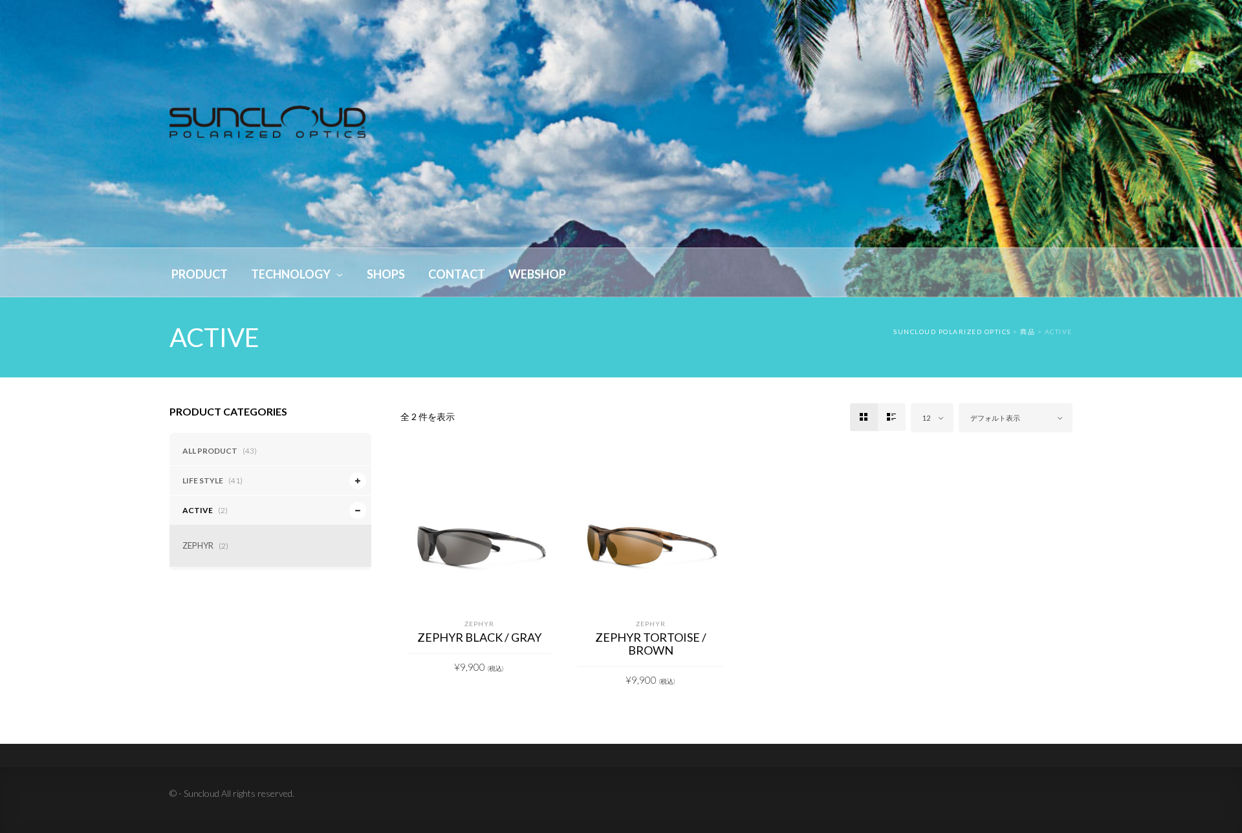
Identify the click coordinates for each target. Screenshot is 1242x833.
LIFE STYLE (202, 480)
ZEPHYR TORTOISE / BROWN (650, 643)
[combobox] (932, 417)
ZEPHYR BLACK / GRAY (479, 637)
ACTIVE (197, 510)
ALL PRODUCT (209, 451)
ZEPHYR (197, 545)
